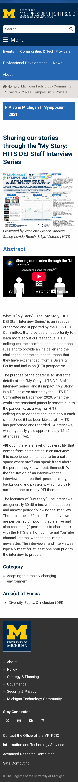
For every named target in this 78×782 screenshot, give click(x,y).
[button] (39, 111)
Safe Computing (16, 763)
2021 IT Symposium (36, 92)
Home (12, 86)
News (57, 63)
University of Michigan (17, 636)
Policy (12, 669)
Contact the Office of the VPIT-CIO (31, 735)
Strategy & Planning (23, 677)
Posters (61, 92)
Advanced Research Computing (28, 754)
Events (8, 51)
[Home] (39, 13)
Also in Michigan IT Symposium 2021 (37, 111)
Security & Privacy (21, 691)
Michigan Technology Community (46, 86)
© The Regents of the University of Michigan (33, 776)
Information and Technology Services (33, 745)
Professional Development (25, 63)
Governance (17, 684)
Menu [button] (17, 39)
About (8, 74)
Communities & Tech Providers (45, 51)
